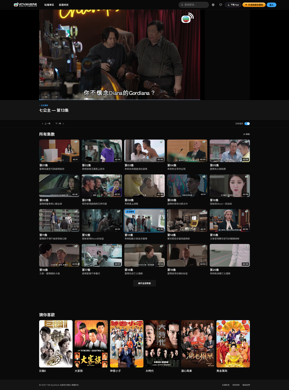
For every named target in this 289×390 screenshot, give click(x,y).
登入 (271, 5)
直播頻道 (63, 4)
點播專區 (49, 4)
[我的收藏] (221, 4)
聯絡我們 (246, 385)
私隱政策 (225, 385)
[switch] (247, 123)
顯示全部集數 (144, 283)
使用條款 (236, 385)
